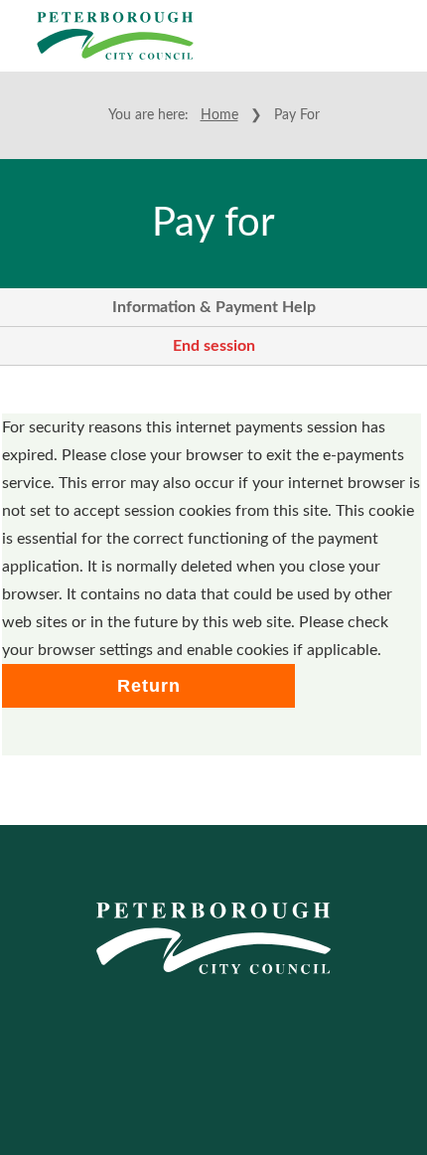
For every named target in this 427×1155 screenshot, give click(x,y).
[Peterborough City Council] (115, 36)
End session (214, 346)
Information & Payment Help (214, 307)
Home (219, 115)
